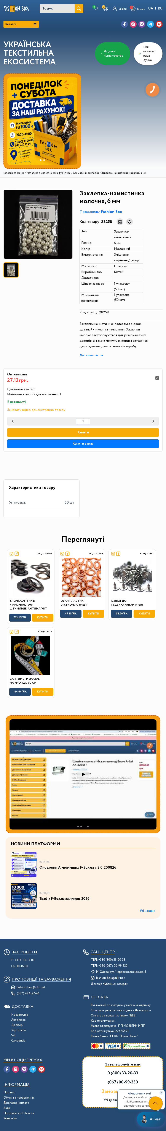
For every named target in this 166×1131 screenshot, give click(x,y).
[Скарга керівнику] (159, 24)
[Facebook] (124, 24)
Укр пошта (18, 1030)
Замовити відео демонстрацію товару (36, 410)
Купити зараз (83, 443)
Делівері (17, 1025)
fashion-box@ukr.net (31, 987)
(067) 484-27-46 (28, 993)
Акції (7, 1108)
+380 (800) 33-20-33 (111, 960)
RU (160, 8)
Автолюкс (18, 1020)
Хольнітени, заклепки (86, 173)
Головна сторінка (13, 173)
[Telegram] (150, 24)
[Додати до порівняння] (120, 221)
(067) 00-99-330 (123, 1082)
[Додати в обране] (129, 221)
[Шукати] (79, 8)
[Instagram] (133, 24)
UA (150, 8)
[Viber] (141, 24)
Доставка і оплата (16, 1103)
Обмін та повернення (18, 1098)
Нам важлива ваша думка (149, 53)
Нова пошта (19, 1015)
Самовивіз (18, 1040)
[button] (138, 8)
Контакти (10, 1118)
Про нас (9, 1092)
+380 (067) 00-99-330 (113, 966)
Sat (13, 1035)
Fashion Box (111, 212)
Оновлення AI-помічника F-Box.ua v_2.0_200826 (77, 867)
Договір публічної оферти (109, 984)
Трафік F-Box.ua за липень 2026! (65, 899)
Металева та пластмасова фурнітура (48, 173)
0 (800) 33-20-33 (122, 1073)
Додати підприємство (113, 53)
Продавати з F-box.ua (18, 1113)
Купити (83, 432)
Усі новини (147, 911)
